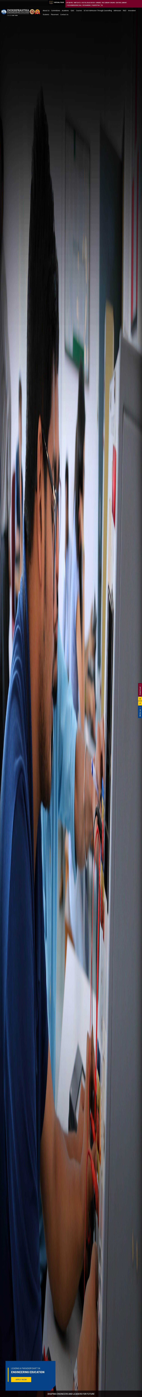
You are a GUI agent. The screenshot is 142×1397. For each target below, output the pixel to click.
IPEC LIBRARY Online (108, 3)
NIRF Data (77, 3)
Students (46, 14)
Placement (55, 14)
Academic (65, 10)
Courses (79, 10)
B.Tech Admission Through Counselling (98, 10)
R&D (124, 10)
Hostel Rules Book (88, 3)
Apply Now (21, 1379)
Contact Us (64, 14)
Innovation (132, 10)
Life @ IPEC (69, 3)
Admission (117, 10)
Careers (98, 3)
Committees (55, 10)
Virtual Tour (59, 2)
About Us (46, 10)
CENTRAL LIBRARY (121, 3)
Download (140, 691)
